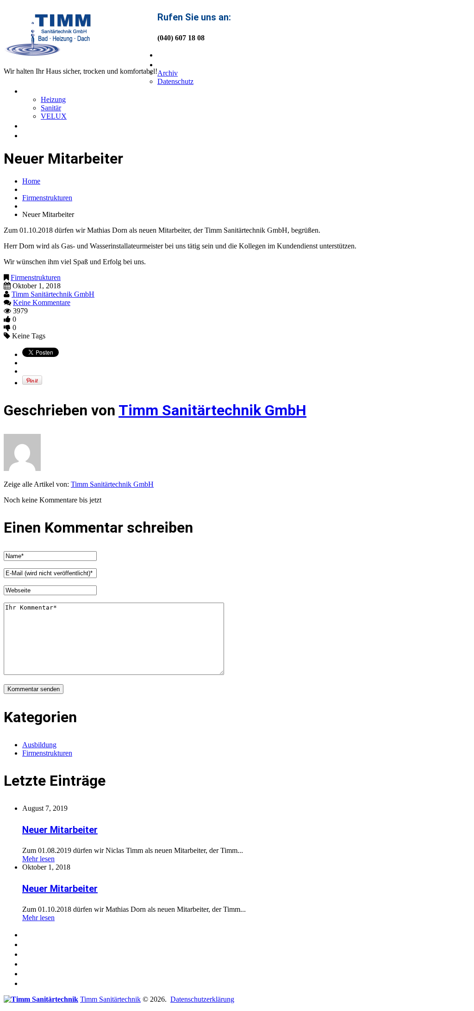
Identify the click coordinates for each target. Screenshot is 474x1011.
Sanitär (51, 108)
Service (38, 90)
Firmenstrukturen (47, 198)
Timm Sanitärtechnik (110, 999)
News (34, 125)
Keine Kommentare (41, 302)
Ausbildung (39, 745)
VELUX (54, 116)
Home (169, 54)
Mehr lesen (38, 859)
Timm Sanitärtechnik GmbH (53, 294)
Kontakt (39, 134)
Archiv (167, 73)
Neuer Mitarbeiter (60, 829)
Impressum (45, 982)
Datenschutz (175, 81)
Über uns (176, 64)
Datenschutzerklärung (202, 999)
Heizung (53, 99)
